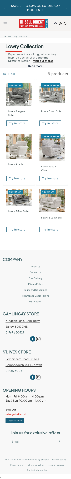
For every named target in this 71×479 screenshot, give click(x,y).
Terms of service (55, 465)
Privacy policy (17, 465)
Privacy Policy (35, 284)
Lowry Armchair (16, 164)
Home (7, 36)
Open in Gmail (15, 420)
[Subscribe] (59, 441)
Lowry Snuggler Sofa (17, 113)
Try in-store (17, 123)
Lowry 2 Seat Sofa (51, 217)
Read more (35, 66)
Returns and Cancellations (35, 295)
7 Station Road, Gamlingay (23, 320)
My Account (35, 301)
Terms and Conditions (35, 289)
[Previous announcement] (4, 8)
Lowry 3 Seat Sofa (18, 211)
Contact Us (36, 272)
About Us (35, 266)
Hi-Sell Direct (21, 459)
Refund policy (59, 459)
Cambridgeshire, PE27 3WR (24, 365)
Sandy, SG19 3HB (17, 326)
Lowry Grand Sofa (51, 111)
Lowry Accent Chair (49, 168)
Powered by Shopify (38, 459)
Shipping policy (36, 465)
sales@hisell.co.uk (16, 414)
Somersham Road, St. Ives (22, 359)
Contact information (37, 470)
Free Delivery (35, 278)
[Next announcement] (67, 8)
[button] (5, 23)
